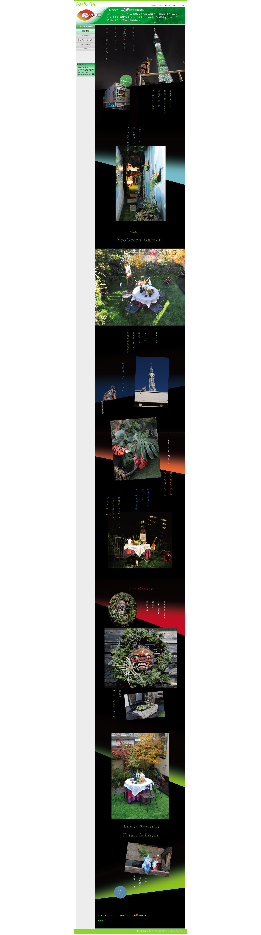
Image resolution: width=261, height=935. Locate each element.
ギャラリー (125, 915)
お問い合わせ (140, 915)
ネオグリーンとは (108, 915)
